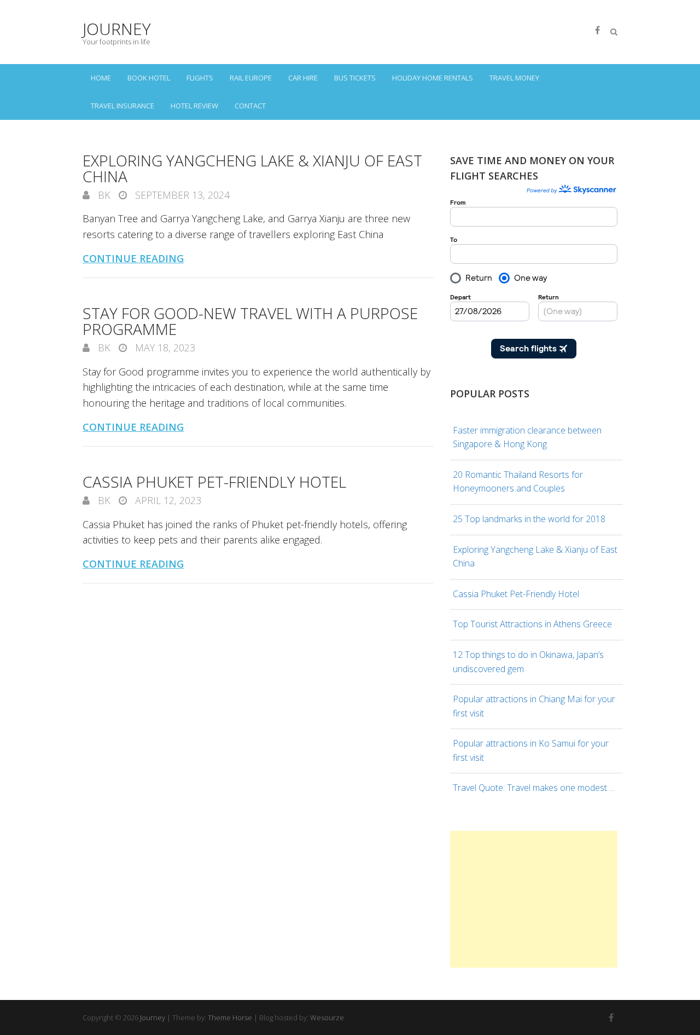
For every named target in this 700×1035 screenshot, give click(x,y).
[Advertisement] (533, 899)
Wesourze (327, 1017)
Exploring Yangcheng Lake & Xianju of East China (252, 168)
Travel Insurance (122, 106)
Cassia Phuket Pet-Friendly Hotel (214, 481)
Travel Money (514, 78)
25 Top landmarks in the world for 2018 (529, 519)
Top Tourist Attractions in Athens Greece (532, 624)
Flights (199, 78)
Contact (250, 106)
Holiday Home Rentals (432, 78)
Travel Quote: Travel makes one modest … (534, 788)
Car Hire (303, 78)
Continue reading (133, 258)
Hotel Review (194, 106)
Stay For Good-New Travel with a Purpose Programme (250, 321)
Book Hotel (148, 78)
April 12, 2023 (166, 500)
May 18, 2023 (163, 347)
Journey (117, 28)
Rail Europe (251, 78)
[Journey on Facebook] (597, 30)
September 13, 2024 (181, 194)
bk (102, 194)
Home (101, 78)
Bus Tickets (355, 78)
